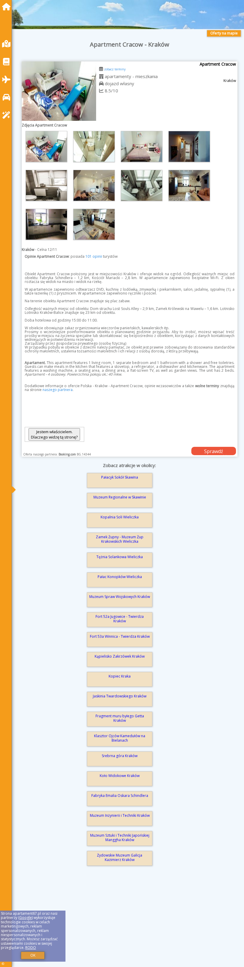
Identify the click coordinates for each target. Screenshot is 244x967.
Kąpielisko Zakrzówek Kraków (120, 656)
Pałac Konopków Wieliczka (120, 576)
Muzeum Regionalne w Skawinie (119, 497)
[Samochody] (8, 97)
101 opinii (93, 256)
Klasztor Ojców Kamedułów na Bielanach (119, 738)
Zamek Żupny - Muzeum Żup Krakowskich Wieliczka (119, 539)
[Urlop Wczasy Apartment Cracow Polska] (46, 146)
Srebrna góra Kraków (119, 755)
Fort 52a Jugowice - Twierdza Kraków (120, 618)
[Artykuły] (8, 61)
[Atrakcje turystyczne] (8, 115)
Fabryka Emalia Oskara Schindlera (119, 795)
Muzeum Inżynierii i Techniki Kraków (120, 815)
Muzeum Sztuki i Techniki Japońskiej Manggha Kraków (119, 837)
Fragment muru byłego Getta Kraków (120, 718)
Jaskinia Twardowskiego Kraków (119, 696)
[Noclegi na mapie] (8, 44)
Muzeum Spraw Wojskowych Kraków (119, 596)
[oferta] (101, 76)
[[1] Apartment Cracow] (59, 91)
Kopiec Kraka (120, 676)
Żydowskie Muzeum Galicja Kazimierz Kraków (119, 857)
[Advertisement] (129, 924)
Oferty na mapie (224, 33)
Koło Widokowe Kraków (120, 775)
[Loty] (8, 79)
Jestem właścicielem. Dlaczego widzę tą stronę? (54, 434)
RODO (30, 947)
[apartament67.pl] (8, 6)
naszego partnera (58, 389)
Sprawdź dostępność (214, 451)
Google (25, 917)
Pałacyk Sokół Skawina (119, 477)
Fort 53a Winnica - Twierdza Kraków (120, 636)
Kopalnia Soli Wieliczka (120, 517)
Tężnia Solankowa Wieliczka (119, 556)
